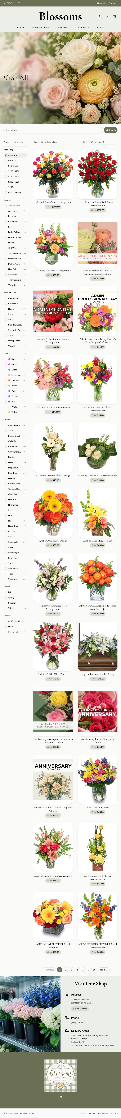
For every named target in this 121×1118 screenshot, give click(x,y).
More (99, 27)
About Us (101, 3)
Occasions (82, 27)
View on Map (81, 1008)
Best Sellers (63, 27)
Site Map (114, 1113)
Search (112, 130)
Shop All (20, 27)
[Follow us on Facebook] (60, 1097)
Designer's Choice (40, 27)
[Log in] (107, 16)
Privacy (92, 1113)
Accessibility (103, 1113)
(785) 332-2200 (13, 3)
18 (94, 969)
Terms (83, 1113)
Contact (112, 3)
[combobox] (103, 142)
